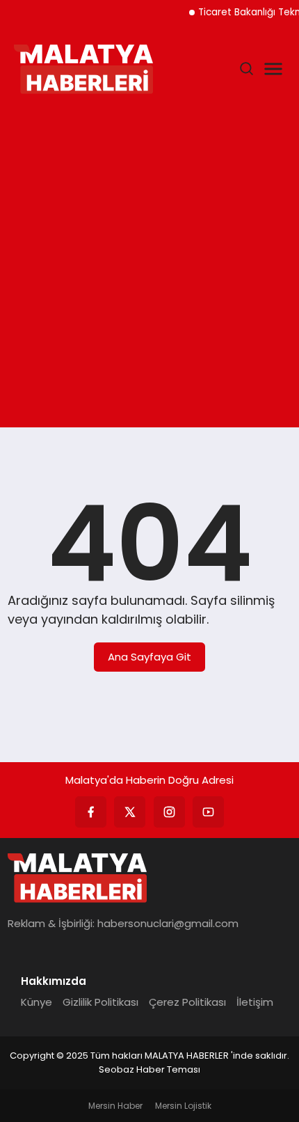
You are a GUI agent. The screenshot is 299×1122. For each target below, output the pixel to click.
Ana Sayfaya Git (149, 656)
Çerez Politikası (187, 1002)
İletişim (254, 1002)
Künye (36, 1002)
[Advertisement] (149, 263)
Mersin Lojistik (183, 1106)
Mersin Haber (115, 1106)
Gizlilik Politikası (100, 1002)
